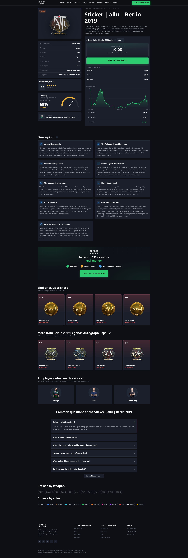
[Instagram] (51, 541)
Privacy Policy (131, 528)
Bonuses (103, 531)
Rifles (69, 2)
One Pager (77, 534)
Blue (51, 504)
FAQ (75, 531)
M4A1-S (110, 492)
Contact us (130, 534)
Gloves (99, 2)
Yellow (141, 504)
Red (123, 504)
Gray (77, 504)
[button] (59, 23)
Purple (114, 504)
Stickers (96, 9)
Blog (102, 534)
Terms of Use (131, 531)
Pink (105, 504)
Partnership (104, 528)
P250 (56, 492)
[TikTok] (55, 541)
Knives (91, 2)
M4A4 (76, 492)
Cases (107, 2)
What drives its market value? (65, 437)
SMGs (76, 2)
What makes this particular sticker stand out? (71, 461)
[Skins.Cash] (54, 525)
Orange (96, 504)
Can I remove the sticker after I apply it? (69, 469)
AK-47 (40, 492)
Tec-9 (90, 492)
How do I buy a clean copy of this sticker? (70, 453)
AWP (83, 492)
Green (86, 504)
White (132, 504)
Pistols (62, 2)
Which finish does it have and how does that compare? (75, 445)
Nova (96, 492)
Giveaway (77, 537)
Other (115, 2)
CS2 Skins (88, 9)
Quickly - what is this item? (64, 422)
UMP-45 (118, 492)
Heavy (84, 2)
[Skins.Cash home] (42, 2)
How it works (78, 528)
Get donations (105, 537)
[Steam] (47, 541)
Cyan (69, 504)
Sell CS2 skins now (141, 3)
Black (42, 504)
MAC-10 (63, 492)
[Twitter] (43, 541)
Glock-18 (48, 492)
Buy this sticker (117, 60)
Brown (60, 504)
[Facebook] (39, 541)
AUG (103, 492)
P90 (70, 492)
